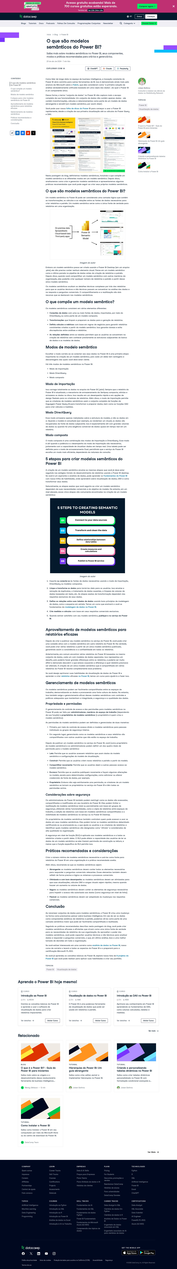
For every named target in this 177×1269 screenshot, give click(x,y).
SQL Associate (137, 1209)
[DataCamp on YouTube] (46, 1253)
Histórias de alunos (111, 1188)
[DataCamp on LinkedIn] (38, 1253)
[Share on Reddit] (28, 133)
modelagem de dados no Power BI (80, 607)
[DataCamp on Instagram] (54, 1253)
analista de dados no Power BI (106, 945)
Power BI (64, 35)
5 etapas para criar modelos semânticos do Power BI (22, 99)
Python (134, 1171)
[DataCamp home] (39, 1248)
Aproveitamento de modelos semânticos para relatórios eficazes (22, 106)
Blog (56, 35)
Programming (27, 1216)
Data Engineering (29, 1213)
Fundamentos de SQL (85, 1209)
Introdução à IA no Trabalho (60, 1224)
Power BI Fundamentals (86, 1219)
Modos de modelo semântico (22, 94)
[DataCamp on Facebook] (23, 1253)
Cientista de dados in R (113, 1215)
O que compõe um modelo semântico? (21, 90)
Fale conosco (27, 1193)
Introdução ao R (55, 1213)
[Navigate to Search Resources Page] (121, 23)
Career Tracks (55, 1171)
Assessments (54, 1189)
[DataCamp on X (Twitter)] (31, 1253)
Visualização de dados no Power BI (88, 995)
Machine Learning (29, 1209)
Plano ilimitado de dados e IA (88, 1182)
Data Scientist (137, 1213)
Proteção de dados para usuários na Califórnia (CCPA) (72, 1260)
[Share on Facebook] (23, 133)
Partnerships (27, 1186)
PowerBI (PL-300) (138, 1220)
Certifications (54, 1182)
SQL (133, 1178)
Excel (134, 1189)
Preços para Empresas (86, 1174)
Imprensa (25, 1174)
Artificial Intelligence (140, 1182)
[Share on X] (33, 133)
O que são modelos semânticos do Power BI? (23, 84)
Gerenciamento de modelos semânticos (22, 113)
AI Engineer (136, 1216)
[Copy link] (12, 133)
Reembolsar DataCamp (113, 1184)
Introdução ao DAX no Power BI (134, 995)
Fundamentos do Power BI (115, 476)
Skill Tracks (53, 1174)
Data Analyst (137, 1205)
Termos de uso (27, 1265)
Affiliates (25, 1182)
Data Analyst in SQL (112, 1205)
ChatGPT (135, 1193)
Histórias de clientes (85, 1186)
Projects (52, 1186)
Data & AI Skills (83, 1171)
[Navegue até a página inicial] (28, 16)
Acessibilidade (97, 1260)
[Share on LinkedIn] (17, 133)
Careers (25, 1178)
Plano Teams (82, 1178)
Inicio (49, 35)
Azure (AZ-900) (138, 1224)
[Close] (173, 6)
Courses (52, 1178)
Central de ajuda (28, 1189)
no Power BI (84, 676)
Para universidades (111, 1192)
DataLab (52, 1193)
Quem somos (27, 1171)
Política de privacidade (29, 1260)
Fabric (76, 85)
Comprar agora (146, 6)
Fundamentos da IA (84, 1205)
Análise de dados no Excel (59, 1220)
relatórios (65, 676)
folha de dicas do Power (77, 108)
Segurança (109, 1260)
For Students (109, 1174)
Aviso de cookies (45, 1260)
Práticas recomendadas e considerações (21, 119)
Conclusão (15, 123)
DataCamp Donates (112, 1195)
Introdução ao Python (57, 1205)
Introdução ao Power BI (34, 995)
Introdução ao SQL (56, 1209)
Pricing (107, 1171)
